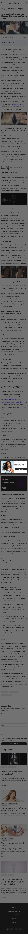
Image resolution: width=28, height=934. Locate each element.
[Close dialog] (26, 461)
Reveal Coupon (20, 469)
